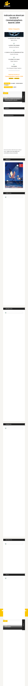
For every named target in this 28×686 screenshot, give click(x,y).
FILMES (5, 621)
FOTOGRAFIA (6, 85)
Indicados (11, 78)
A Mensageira (8, 626)
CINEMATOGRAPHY (19, 83)
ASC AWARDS (13, 83)
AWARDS (14, 87)
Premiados (17, 78)
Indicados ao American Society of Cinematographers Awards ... (12, 99)
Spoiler (6, 97)
